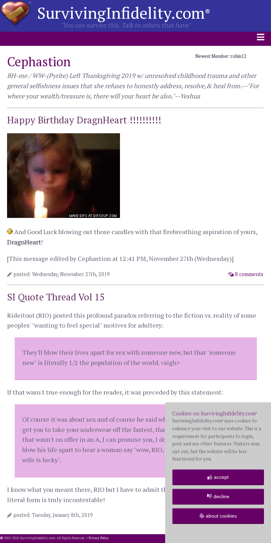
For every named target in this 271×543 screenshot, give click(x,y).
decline (220, 496)
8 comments (248, 274)
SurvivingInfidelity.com (123, 12)
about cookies (220, 516)
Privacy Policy (99, 538)
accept (220, 477)
